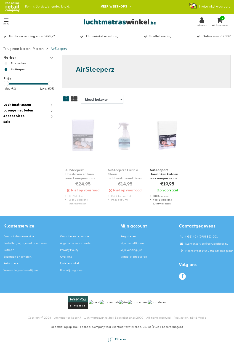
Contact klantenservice (18, 236)
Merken (38, 49)
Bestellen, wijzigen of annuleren (25, 243)
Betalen (8, 250)
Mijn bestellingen (132, 243)
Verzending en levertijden (20, 270)
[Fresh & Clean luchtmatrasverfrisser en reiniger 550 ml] (125, 135)
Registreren (128, 236)
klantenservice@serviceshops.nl (206, 243)
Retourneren (11, 263)
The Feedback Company (89, 327)
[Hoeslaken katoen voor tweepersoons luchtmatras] (83, 135)
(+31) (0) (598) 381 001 (201, 236)
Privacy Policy (69, 250)
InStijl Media (197, 317)
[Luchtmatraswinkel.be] (12, 6)
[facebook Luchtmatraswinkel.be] (182, 276)
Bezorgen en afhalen (17, 256)
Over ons (66, 256)
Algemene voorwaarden (76, 243)
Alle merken (18, 63)
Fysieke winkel (69, 263)
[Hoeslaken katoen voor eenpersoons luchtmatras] (167, 135)
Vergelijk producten (133, 256)
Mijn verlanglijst (131, 250)
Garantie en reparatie (74, 236)
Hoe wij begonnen (72, 270)
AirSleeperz (59, 49)
